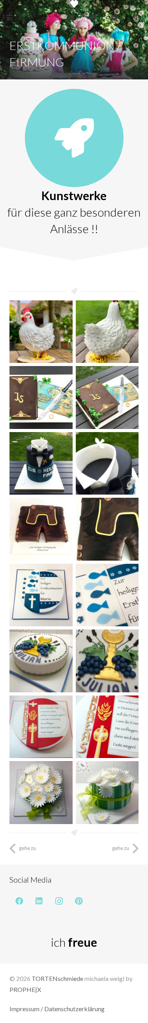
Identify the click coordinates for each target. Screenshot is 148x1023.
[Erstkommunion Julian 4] (107, 660)
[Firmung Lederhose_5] (107, 529)
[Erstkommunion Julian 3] (41, 660)
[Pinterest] (92, 17)
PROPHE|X (25, 989)
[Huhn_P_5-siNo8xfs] (107, 331)
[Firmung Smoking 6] (107, 463)
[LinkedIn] (114, 17)
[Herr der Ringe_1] (107, 397)
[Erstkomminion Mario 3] (107, 595)
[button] (9, 18)
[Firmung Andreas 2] (41, 726)
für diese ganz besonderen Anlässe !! (74, 220)
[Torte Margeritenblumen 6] (107, 792)
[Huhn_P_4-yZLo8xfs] (41, 331)
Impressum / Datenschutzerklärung (57, 1008)
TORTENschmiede (57, 978)
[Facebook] (71, 17)
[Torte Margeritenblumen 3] (41, 792)
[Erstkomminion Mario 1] (41, 595)
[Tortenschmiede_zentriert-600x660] (74, 4)
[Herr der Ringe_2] (41, 397)
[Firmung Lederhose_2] (41, 529)
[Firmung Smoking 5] (41, 463)
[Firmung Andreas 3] (107, 726)
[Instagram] (135, 17)
